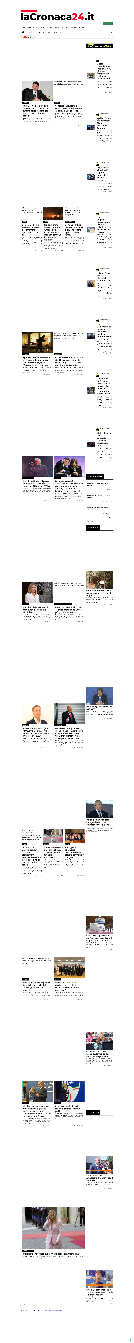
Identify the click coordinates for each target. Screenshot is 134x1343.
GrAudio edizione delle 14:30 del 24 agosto (98, 484)
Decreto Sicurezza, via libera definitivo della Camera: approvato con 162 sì (31, 230)
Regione (36, 27)
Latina (81, 27)
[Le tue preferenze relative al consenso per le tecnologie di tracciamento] (131, 1340)
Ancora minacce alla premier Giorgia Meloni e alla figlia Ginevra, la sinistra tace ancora (36, 986)
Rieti (67, 27)
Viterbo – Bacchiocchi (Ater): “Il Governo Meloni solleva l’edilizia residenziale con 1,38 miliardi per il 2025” (36, 732)
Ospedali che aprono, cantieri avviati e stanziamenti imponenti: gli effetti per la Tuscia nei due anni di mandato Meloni (31, 856)
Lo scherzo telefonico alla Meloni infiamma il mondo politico (67, 1109)
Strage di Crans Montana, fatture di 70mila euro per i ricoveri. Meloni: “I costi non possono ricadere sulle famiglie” (53, 232)
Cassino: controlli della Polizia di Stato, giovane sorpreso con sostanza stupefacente (104, 71)
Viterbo (49, 27)
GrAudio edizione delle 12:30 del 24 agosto (98, 508)
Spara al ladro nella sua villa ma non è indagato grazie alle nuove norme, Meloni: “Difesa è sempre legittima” (36, 361)
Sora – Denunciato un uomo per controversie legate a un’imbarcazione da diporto (104, 331)
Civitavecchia (59, 27)
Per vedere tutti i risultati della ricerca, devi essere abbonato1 (42, 1310)
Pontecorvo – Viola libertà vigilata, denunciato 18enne (103, 172)
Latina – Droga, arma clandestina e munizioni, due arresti (104, 278)
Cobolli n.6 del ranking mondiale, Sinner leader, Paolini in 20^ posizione (97, 1054)
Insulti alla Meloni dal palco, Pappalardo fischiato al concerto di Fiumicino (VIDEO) (37, 483)
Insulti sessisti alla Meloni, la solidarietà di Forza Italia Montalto (36, 610)
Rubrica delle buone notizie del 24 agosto (98, 496)
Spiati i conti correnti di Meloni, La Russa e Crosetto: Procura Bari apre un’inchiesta (53, 852)
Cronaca (49, 32)
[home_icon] (23, 32)
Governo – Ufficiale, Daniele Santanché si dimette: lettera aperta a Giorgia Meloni (74, 230)
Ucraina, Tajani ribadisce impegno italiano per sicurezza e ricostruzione (97, 822)
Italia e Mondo (26, 27)
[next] (28, 1305)
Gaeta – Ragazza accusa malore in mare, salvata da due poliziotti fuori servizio (104, 224)
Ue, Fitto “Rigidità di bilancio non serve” (99, 707)
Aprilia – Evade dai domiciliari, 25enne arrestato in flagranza (104, 123)
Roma (43, 27)
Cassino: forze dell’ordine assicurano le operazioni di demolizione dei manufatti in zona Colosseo (104, 386)
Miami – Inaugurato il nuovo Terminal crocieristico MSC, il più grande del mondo (68, 610)
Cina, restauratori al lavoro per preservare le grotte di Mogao (98, 593)
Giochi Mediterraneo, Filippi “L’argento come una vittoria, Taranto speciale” (99, 1292)
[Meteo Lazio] (91, 521)
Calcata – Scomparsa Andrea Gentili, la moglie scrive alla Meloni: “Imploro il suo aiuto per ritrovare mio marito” (69, 361)
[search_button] (111, 32)
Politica (41, 32)
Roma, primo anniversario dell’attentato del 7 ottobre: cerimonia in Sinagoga (74, 852)
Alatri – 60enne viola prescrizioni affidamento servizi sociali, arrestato (104, 439)
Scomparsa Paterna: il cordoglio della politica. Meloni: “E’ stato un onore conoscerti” (67, 986)
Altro (62, 32)
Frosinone (74, 27)
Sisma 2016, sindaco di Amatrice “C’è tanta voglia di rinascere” (99, 1178)
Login (107, 23)
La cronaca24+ (31, 32)
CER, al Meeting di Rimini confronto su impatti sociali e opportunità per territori (99, 938)
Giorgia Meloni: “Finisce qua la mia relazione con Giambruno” (51, 1254)
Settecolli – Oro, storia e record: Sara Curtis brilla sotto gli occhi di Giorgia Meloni (69, 108)
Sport (56, 32)
